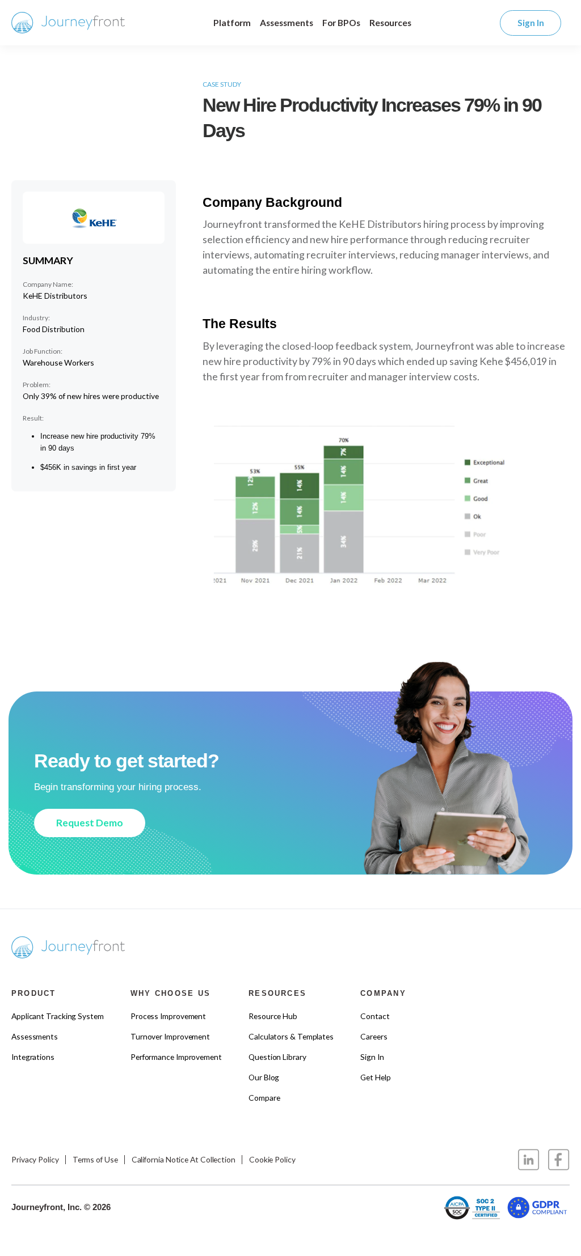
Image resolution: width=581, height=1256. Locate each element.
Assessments (286, 23)
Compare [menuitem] (264, 1097)
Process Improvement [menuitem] (168, 1016)
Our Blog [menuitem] (264, 1077)
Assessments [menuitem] (34, 1036)
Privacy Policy (35, 1159)
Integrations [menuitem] (32, 1057)
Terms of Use (95, 1159)
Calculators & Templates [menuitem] (291, 1036)
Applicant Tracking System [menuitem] (57, 1016)
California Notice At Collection (183, 1159)
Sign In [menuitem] (372, 1057)
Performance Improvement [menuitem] (176, 1057)
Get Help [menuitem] (375, 1077)
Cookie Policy (272, 1159)
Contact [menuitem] (374, 1016)
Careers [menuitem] (373, 1036)
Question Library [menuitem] (277, 1057)
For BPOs (341, 23)
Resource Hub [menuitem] (273, 1016)
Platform (232, 23)
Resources (390, 23)
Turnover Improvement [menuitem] (170, 1036)
